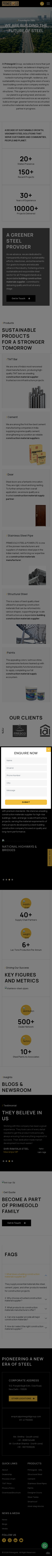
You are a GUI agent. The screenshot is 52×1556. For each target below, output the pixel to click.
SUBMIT (26, 802)
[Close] (48, 749)
